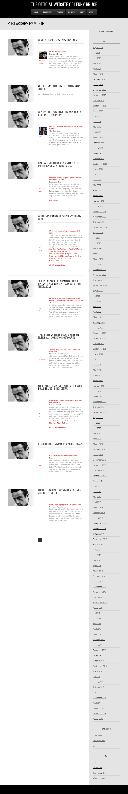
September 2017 (100, 602)
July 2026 (96, 53)
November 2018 (99, 528)
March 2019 (98, 507)
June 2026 (97, 58)
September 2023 (100, 227)
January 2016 (98, 682)
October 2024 (98, 158)
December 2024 (99, 153)
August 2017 (98, 608)
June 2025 (97, 121)
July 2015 (96, 692)
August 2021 (98, 354)
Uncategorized (99, 740)
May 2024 (97, 185)
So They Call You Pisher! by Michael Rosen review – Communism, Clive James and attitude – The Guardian (60, 283)
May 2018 (97, 560)
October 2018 (98, 534)
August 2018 (98, 544)
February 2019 (99, 513)
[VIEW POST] (21, 47)
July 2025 (96, 116)
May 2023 (97, 248)
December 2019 (99, 460)
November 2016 (99, 655)
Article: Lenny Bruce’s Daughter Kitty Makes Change (59, 87)
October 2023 (98, 222)
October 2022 (98, 280)
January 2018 (98, 581)
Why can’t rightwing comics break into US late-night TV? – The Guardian (60, 113)
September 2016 (100, 666)
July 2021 (96, 359)
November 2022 (99, 275)
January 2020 (98, 454)
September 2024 (100, 164)
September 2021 (100, 349)
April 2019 (97, 502)
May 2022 (97, 306)
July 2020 (96, 423)
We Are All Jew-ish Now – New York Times (57, 40)
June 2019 (97, 491)
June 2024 (97, 180)
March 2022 (98, 317)
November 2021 (99, 338)
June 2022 (97, 301)
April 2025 (97, 132)
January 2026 (98, 84)
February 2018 (99, 576)
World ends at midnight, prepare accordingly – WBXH (60, 217)
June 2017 (97, 618)
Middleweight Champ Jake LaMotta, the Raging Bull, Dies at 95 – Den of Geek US (60, 387)
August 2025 (98, 111)
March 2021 (98, 380)
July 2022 (96, 296)
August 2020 (98, 417)
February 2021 (99, 386)
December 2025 (99, 90)
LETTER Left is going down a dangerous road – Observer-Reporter (59, 491)
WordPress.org (99, 778)
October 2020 (98, 407)
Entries (97, 767)
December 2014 (99, 698)
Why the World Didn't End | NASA (61, 254)
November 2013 (99, 713)
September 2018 (100, 539)
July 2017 (96, 613)
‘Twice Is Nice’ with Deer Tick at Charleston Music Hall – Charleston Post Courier (58, 336)
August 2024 (98, 169)
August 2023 (98, 232)
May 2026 (97, 63)
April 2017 (97, 629)
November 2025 (99, 95)
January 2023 (98, 264)
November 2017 (99, 592)
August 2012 (98, 719)
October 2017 (98, 597)
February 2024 (99, 201)
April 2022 (97, 312)
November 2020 (99, 402)
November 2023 (99, 217)
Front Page (97, 735)
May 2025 (97, 127)
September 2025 (100, 106)
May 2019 (97, 497)
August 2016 (98, 671)
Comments (99, 773)
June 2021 (97, 365)
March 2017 (98, 634)
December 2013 (99, 708)
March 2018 (98, 571)
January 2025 (98, 148)
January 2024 (98, 206)
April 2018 (97, 565)
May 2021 (97, 370)
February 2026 (99, 79)
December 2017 (99, 587)
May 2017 (97, 623)
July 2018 (96, 550)
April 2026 (97, 69)
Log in (95, 762)
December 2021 (99, 333)
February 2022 (99, 322)
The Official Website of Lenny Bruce (64, 4)
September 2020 (100, 412)
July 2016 (96, 676)
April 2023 (97, 254)
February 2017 (99, 639)
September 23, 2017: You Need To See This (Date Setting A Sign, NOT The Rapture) (65, 258)
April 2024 (97, 190)
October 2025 (98, 100)
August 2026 (98, 47)
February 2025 (99, 143)
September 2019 (100, 476)
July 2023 (96, 238)
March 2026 (98, 74)
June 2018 (97, 555)
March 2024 (98, 195)
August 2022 (98, 291)
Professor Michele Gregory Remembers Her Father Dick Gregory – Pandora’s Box (58, 164)
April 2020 (97, 439)
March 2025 (98, 137)
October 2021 (98, 343)
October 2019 (98, 470)
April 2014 (97, 703)
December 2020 (99, 396)
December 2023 (99, 211)
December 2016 (99, 650)
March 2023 (98, 259)
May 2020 (97, 433)
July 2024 (96, 174)
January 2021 (98, 391)
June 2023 (97, 243)
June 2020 (97, 428)
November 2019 (99, 465)
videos (95, 746)
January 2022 (98, 328)
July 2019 (96, 486)
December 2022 (99, 269)
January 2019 (98, 518)
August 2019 (98, 481)
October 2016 (98, 661)
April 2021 (97, 375)
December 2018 (99, 523)
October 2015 (98, 687)
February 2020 (99, 449)
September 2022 (100, 285)
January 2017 (98, 645)
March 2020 (98, 444)
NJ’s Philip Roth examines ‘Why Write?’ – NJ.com (60, 443)
